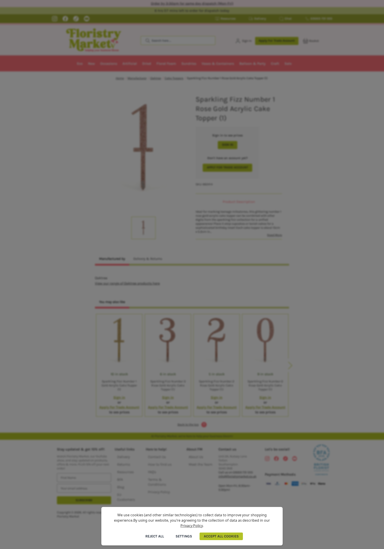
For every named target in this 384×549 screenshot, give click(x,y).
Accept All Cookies (221, 536)
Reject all (154, 536)
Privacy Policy (191, 525)
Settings (184, 536)
